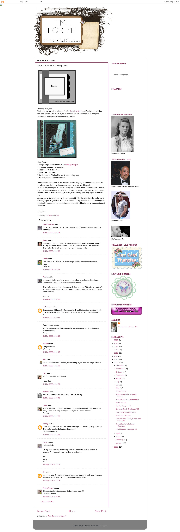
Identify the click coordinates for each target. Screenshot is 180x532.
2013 (116, 350)
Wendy (46, 343)
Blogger (104, 526)
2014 (116, 347)
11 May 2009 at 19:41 (51, 398)
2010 (116, 359)
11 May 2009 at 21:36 (51, 416)
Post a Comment (47, 501)
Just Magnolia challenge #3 (126, 429)
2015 (116, 343)
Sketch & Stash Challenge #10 (127, 409)
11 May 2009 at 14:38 (51, 366)
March (118, 436)
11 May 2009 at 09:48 (51, 269)
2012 (116, 353)
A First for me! (121, 391)
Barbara (46, 391)
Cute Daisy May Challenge (126, 412)
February (120, 440)
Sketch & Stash (76, 111)
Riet (44, 373)
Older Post (100, 511)
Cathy (45, 259)
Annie (45, 277)
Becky (45, 424)
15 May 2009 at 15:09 (51, 480)
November (120, 369)
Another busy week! (123, 406)
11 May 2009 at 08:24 (51, 233)
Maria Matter (48, 488)
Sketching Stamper (70, 165)
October (119, 372)
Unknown (47, 307)
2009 (116, 363)
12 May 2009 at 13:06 (51, 464)
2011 (116, 356)
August (119, 378)
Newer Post (43, 511)
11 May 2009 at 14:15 (51, 352)
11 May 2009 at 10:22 (51, 299)
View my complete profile (128, 327)
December (120, 365)
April (118, 433)
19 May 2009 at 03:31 (51, 497)
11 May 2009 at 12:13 (51, 336)
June (118, 385)
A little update (121, 403)
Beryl (45, 405)
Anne (45, 240)
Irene (45, 442)
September (120, 375)
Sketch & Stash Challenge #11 (127, 399)
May (118, 388)
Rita (44, 359)
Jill (44, 472)
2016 (116, 340)
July (118, 382)
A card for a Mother (123, 416)
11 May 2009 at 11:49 (51, 318)
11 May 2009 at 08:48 (51, 251)
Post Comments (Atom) (57, 516)
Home (72, 511)
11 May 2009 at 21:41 (51, 435)
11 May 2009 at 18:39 (51, 384)
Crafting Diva (48, 224)
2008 (116, 447)
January (119, 443)
